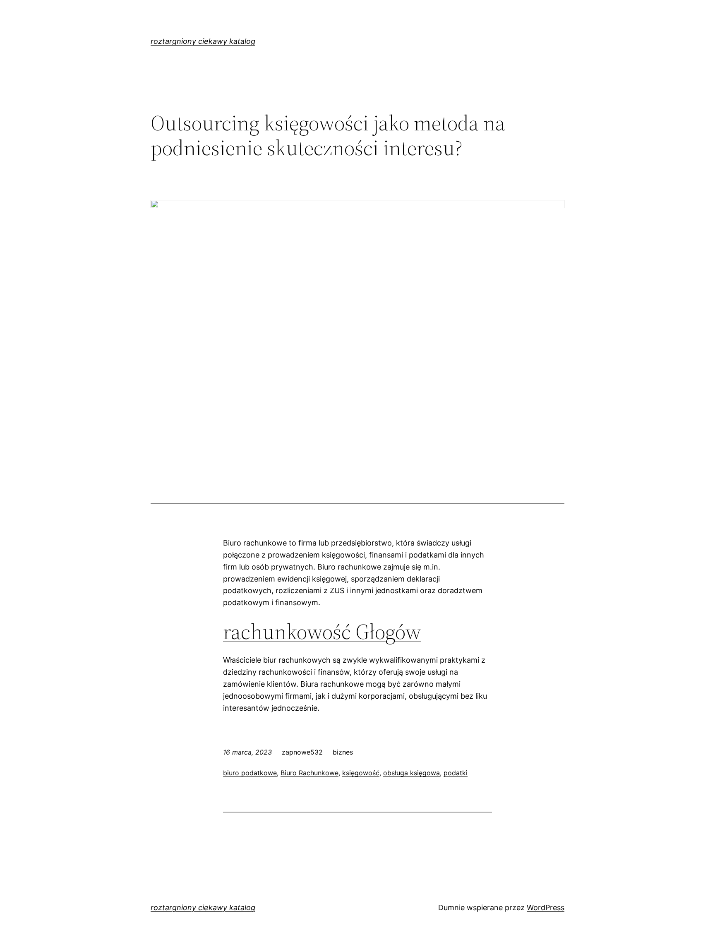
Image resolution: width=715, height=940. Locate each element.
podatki (456, 773)
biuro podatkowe (250, 773)
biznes (343, 752)
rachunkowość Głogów (322, 631)
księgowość (360, 773)
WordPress (545, 907)
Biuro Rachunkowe (309, 773)
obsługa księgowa (411, 773)
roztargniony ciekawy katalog (203, 41)
